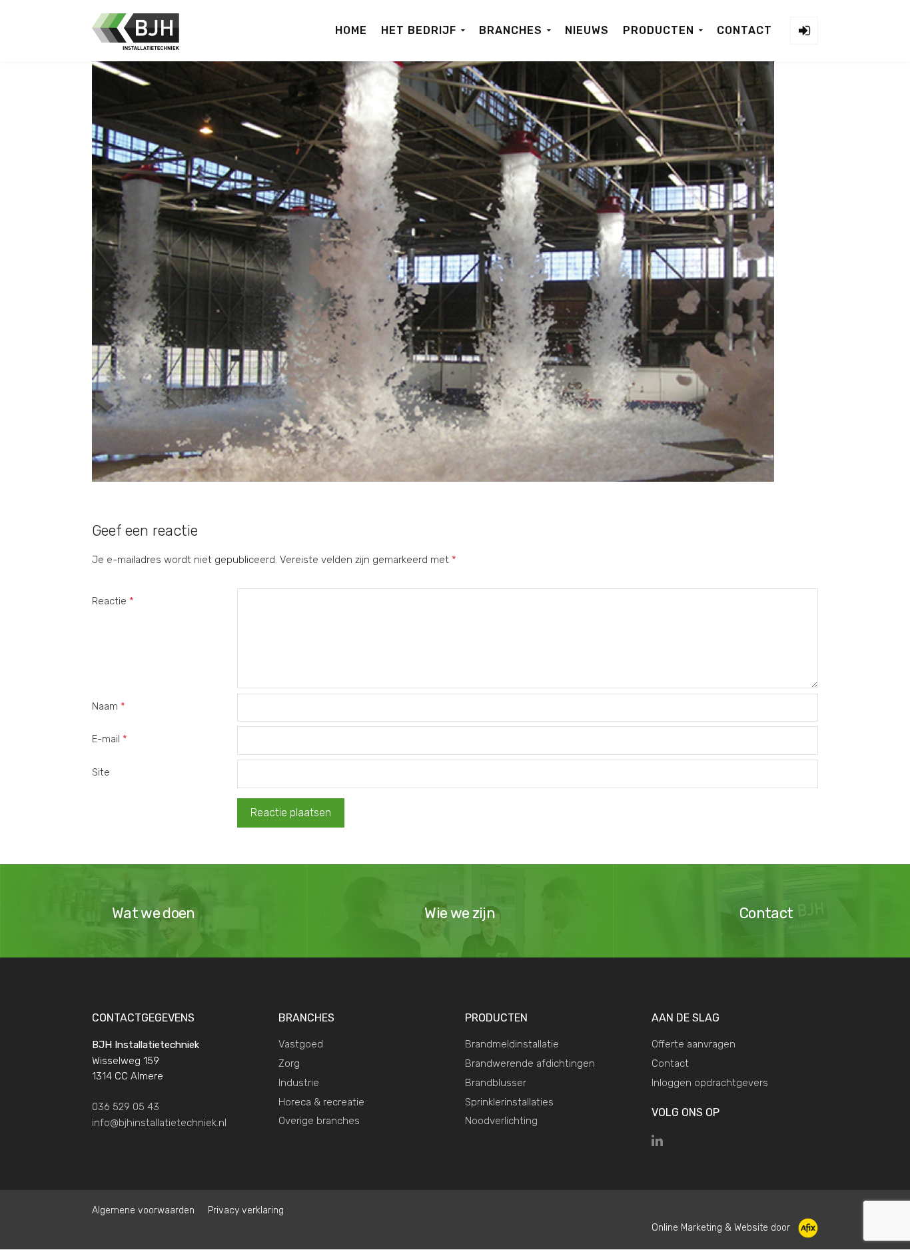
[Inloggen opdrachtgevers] (804, 31)
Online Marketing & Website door (722, 1227)
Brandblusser (495, 1083)
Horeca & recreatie (321, 1102)
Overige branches (319, 1121)
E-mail (109, 739)
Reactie (113, 601)
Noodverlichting (501, 1121)
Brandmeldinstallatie (512, 1044)
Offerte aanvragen (693, 1044)
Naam (108, 706)
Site (101, 772)
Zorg (289, 1063)
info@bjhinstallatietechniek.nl (159, 1123)
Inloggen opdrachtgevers (710, 1083)
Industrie (298, 1083)
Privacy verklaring (246, 1210)
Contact (670, 1063)
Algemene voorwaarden (143, 1210)
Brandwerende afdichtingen (530, 1063)
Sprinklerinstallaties (509, 1102)
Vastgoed (300, 1044)
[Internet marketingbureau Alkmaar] (806, 1227)
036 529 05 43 (125, 1107)
